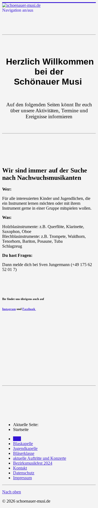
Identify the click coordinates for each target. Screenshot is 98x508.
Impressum (22, 477)
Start (17, 438)
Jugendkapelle (25, 448)
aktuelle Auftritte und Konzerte (39, 458)
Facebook (29, 309)
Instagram (9, 309)
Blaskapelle (23, 443)
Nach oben (11, 492)
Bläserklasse (23, 453)
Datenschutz (23, 473)
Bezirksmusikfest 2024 (32, 463)
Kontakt (20, 468)
